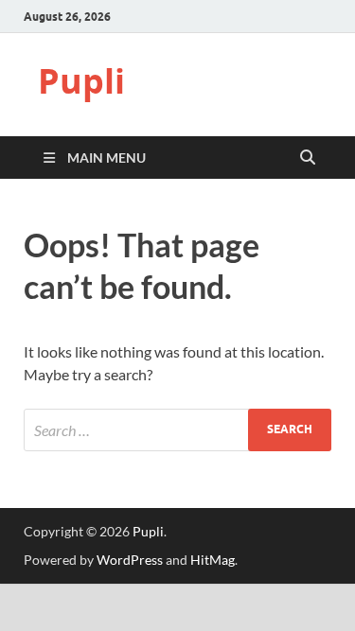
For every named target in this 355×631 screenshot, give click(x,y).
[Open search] (307, 158)
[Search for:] (177, 430)
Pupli (81, 81)
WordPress (130, 560)
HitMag (212, 560)
